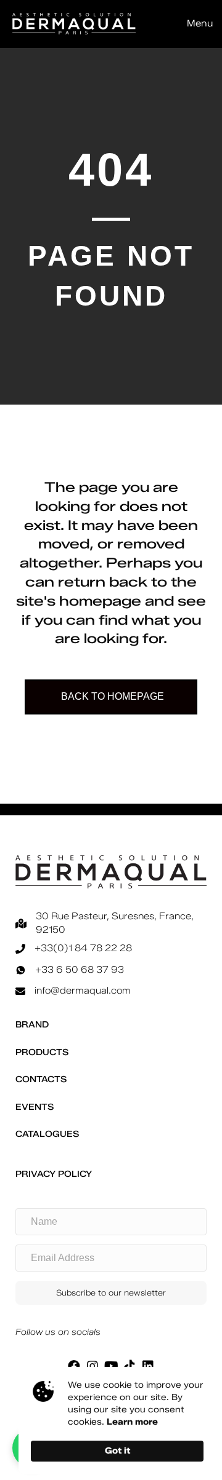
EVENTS (34, 1107)
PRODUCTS (41, 1052)
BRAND (32, 1024)
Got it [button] (117, 1451)
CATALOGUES (47, 1134)
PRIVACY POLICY (53, 1174)
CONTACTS (41, 1079)
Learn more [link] (132, 1422)
